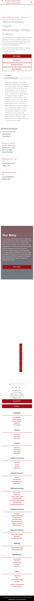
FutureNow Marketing (20, 599)
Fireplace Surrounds (17, 538)
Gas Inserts (17, 447)
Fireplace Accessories (17, 458)
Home (4, 17)
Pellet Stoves (17, 438)
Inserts (17, 443)
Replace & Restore (17, 525)
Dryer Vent (17, 566)
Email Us (16, 406)
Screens (17, 464)
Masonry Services (17, 530)
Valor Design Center (17, 481)
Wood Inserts (17, 449)
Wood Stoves (17, 436)
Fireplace (17, 17)
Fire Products (10, 17)
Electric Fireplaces (17, 421)
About (17, 571)
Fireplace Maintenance (17, 515)
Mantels (17, 466)
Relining (17, 543)
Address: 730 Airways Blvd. (17, 584)
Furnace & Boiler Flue (17, 549)
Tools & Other (17, 468)
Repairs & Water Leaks (17, 496)
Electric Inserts (17, 451)
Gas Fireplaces (17, 417)
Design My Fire (17, 483)
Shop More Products (17, 65)
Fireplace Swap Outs (17, 523)
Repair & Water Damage (17, 534)
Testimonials (17, 575)
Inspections (17, 494)
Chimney (17, 564)
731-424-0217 (17, 60)
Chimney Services (17, 488)
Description (8, 75)
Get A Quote (16, 56)
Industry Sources (17, 473)
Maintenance (17, 555)
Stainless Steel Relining (17, 547)
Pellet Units (17, 561)
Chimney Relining (17, 498)
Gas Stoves (17, 434)
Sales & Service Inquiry (17, 579)
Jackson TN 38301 (17, 586)
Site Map (17, 581)
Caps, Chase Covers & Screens (17, 500)
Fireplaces (17, 413)
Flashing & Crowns (17, 502)
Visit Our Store (16, 267)
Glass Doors (17, 462)
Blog (17, 577)
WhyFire (17, 477)
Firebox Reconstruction (17, 521)
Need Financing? (16, 69)
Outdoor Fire (17, 423)
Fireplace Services (17, 509)
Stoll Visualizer (17, 479)
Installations (17, 513)
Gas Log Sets (17, 425)
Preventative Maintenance (17, 504)
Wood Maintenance (17, 519)
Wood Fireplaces (17, 419)
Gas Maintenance (17, 517)
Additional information (11, 78)
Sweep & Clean (17, 492)
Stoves (17, 430)
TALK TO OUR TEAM (21, 357)
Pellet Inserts (17, 453)
